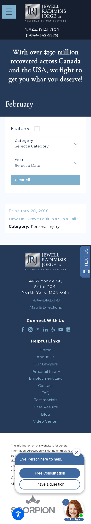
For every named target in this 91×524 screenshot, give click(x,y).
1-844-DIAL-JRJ (42, 30)
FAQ (45, 393)
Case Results (46, 407)
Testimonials (45, 400)
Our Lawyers (45, 364)
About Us (45, 357)
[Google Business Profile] (68, 329)
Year (19, 160)
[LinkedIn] (45, 329)
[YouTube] (60, 329)
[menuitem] (45, 350)
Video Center (45, 421)
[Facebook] (23, 329)
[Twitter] (38, 329)
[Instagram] (30, 329)
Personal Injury (45, 371)
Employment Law (45, 378)
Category (24, 141)
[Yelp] (53, 329)
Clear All (22, 179)
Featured (21, 128)
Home (45, 350)
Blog (45, 414)
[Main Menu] (9, 12)
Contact (45, 385)
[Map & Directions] (45, 307)
